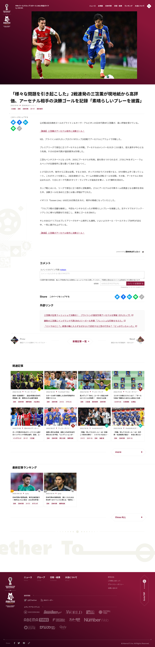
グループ (41, 579)
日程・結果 (118, 6)
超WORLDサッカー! (29, 106)
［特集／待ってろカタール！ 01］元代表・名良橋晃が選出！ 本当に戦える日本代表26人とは (128, 433)
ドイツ (83, 438)
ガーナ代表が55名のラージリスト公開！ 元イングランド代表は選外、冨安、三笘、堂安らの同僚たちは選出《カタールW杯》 (26, 433)
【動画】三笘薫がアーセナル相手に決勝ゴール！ (62, 130)
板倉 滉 (102, 438)
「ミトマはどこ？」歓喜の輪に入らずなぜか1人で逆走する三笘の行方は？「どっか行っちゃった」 (89, 326)
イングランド (17, 438)
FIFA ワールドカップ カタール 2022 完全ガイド (32, 6)
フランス (68, 402)
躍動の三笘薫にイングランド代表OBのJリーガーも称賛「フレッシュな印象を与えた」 (83, 320)
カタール (89, 438)
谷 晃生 (133, 402)
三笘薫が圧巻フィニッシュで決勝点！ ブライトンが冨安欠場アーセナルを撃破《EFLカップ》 (87, 315)
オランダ (35, 503)
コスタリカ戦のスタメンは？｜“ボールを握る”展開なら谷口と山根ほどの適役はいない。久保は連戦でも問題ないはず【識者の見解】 (128, 396)
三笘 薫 (13, 109)
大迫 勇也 (36, 402)
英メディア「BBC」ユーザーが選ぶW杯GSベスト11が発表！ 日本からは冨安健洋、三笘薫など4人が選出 (94, 396)
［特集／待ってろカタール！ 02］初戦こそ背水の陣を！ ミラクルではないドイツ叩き (94, 433)
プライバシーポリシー (116, 585)
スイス (62, 402)
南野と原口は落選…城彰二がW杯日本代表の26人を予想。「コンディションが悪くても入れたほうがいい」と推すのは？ (60, 433)
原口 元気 (62, 438)
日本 (19, 109)
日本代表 (108, 6)
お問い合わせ (112, 588)
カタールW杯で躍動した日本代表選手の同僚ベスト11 (60, 396)
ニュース (92, 6)
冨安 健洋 (40, 109)
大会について (139, 6)
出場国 (100, 6)
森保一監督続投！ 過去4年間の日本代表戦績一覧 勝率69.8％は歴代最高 (26, 396)
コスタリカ (117, 402)
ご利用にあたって (114, 581)
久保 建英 (126, 402)
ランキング (128, 6)
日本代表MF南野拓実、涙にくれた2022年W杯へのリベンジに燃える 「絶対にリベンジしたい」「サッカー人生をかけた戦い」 (60, 498)
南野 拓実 (29, 402)
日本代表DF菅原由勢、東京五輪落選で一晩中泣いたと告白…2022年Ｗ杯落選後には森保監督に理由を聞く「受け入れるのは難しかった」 (26, 498)
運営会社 (111, 577)
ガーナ (33, 109)
